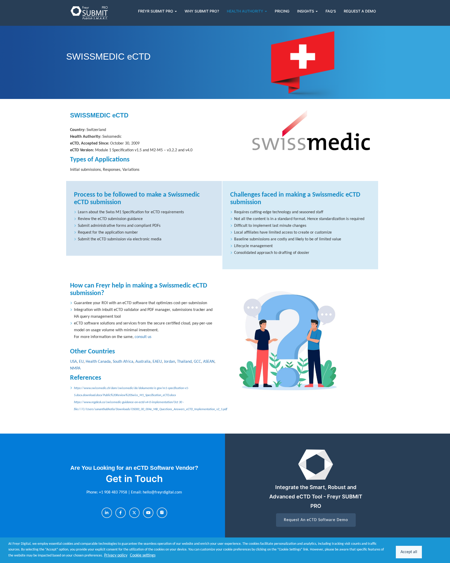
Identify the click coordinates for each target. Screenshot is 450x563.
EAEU (157, 362)
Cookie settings (142, 555)
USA (73, 362)
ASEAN (208, 362)
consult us (143, 337)
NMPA (75, 368)
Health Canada (98, 362)
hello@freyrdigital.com (162, 492)
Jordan (169, 362)
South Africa (123, 362)
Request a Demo (360, 11)
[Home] (89, 13)
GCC (197, 362)
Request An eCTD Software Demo (316, 520)
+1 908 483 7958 (113, 492)
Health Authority (245, 11)
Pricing (282, 11)
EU (81, 362)
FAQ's (331, 11)
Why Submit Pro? (202, 11)
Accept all (409, 552)
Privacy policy (115, 555)
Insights (306, 11)
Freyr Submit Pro (156, 11)
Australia (143, 362)
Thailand (184, 362)
